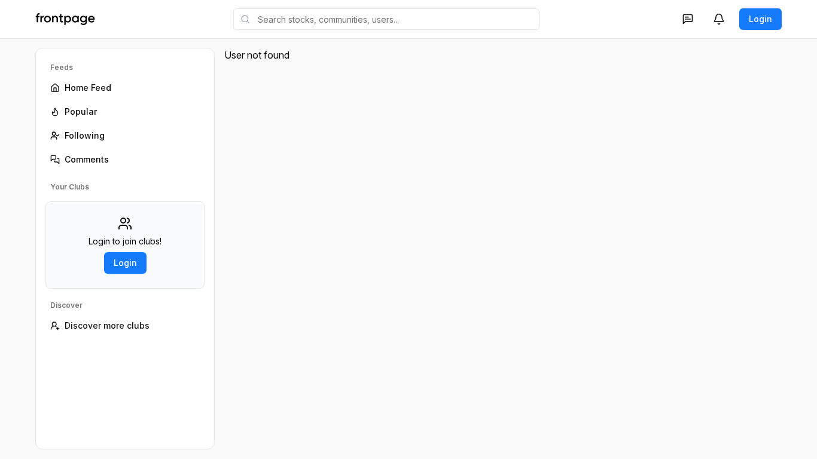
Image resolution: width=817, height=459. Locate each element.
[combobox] (386, 19)
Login (760, 19)
